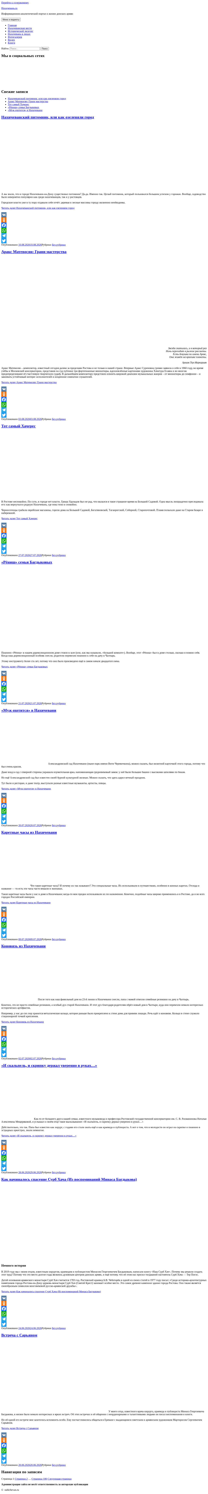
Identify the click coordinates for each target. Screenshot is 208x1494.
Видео (11, 40)
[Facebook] (104, 225)
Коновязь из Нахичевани (23, 946)
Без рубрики (59, 244)
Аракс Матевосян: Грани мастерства (28, 101)
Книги (11, 42)
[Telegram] (104, 235)
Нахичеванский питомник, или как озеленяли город (37, 98)
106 (39, 1478)
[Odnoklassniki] (104, 220)
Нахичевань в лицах (19, 34)
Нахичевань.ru (9, 8)
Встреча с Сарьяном (19, 1335)
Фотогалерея (15, 37)
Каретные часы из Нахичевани (29, 832)
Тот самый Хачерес (18, 104)
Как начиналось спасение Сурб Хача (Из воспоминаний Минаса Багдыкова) (69, 1179)
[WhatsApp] (104, 230)
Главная (12, 25)
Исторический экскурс (20, 31)
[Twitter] (104, 240)
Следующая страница (60, 1478)
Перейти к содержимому (15, 2)
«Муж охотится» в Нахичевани (25, 110)
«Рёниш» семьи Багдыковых (23, 107)
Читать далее (37, 208)
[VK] (104, 214)
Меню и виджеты (11, 19)
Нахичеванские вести (20, 28)
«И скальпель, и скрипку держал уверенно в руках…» (49, 1065)
